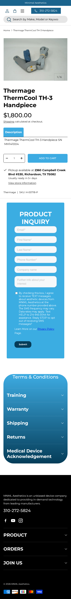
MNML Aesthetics (20, 584)
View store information (22, 183)
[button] (15, 11)
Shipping (8, 121)
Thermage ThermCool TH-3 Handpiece (33, 30)
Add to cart (47, 158)
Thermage (9, 192)
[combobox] (35, 19)
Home (6, 30)
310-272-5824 (17, 510)
